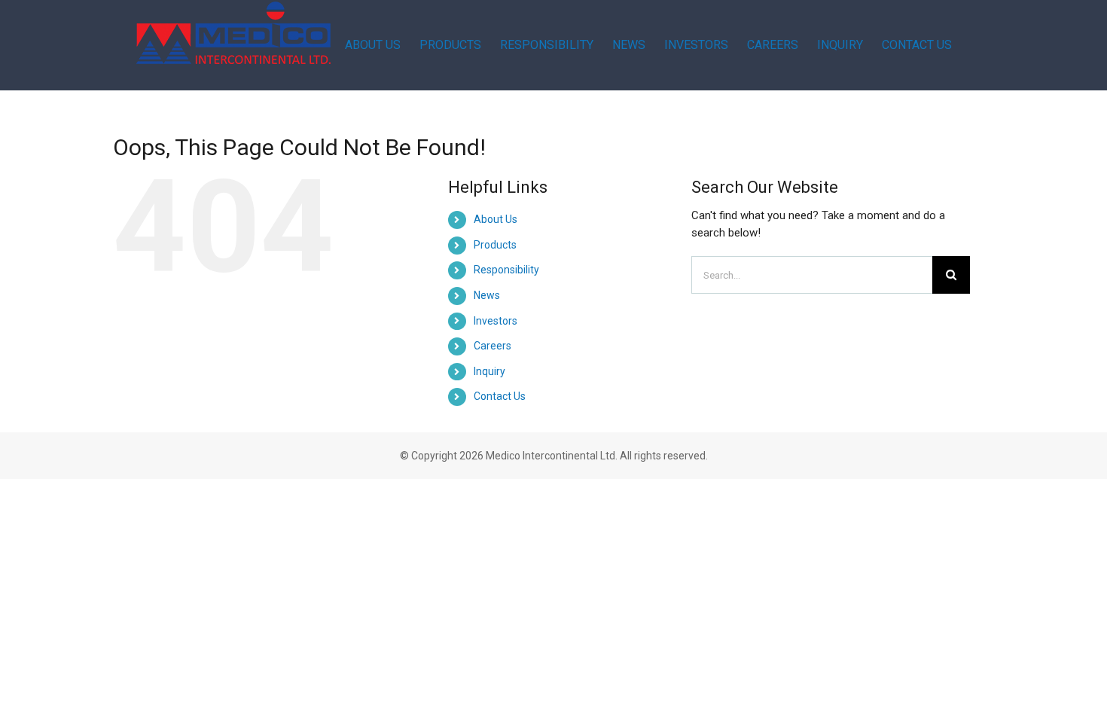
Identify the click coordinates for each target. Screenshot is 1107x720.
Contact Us (500, 396)
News (487, 295)
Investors (495, 321)
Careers (492, 346)
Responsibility (506, 270)
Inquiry (489, 371)
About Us (495, 219)
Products (495, 245)
